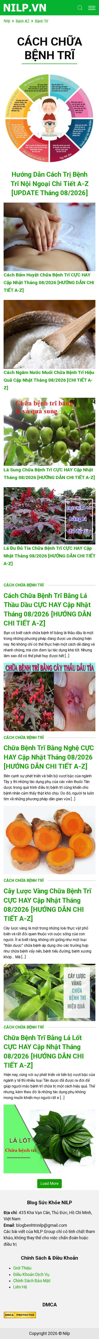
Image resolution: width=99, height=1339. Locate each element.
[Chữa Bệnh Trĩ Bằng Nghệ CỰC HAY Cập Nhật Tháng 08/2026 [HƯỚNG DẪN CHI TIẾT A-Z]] (49, 839)
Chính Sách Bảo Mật (31, 1280)
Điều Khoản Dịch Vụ (31, 1274)
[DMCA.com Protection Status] (20, 1314)
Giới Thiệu (22, 1268)
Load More (49, 1183)
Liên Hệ (20, 1287)
